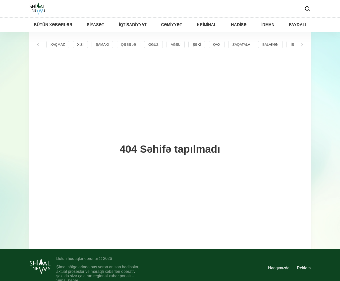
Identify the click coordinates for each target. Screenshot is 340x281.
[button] (38, 44)
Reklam (304, 268)
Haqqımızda (278, 268)
